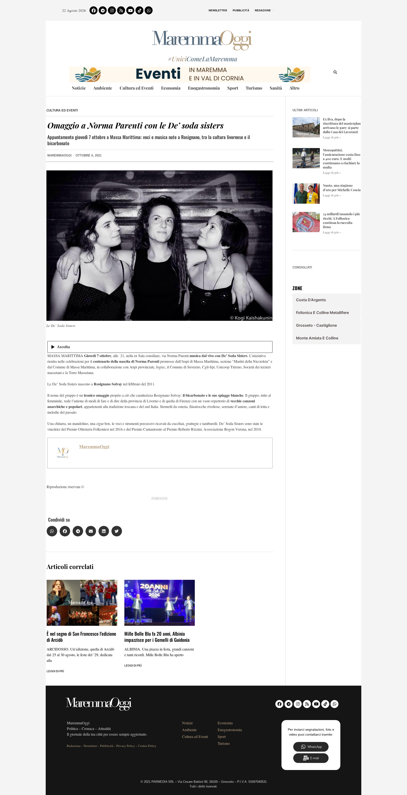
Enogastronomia (204, 88)
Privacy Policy (125, 746)
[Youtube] (130, 10)
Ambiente (102, 88)
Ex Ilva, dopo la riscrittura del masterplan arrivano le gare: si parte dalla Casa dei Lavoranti (342, 125)
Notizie (79, 88)
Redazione (263, 10)
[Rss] (121, 10)
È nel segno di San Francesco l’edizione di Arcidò (81, 636)
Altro (294, 88)
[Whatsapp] (149, 10)
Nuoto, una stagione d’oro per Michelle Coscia (342, 187)
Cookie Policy (147, 746)
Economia (170, 88)
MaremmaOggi (94, 446)
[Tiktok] (139, 10)
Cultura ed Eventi (137, 88)
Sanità (276, 88)
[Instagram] (112, 10)
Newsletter (218, 10)
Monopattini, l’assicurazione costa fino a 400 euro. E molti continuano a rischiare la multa (341, 158)
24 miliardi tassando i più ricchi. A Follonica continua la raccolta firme (341, 220)
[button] (52, 531)
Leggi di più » (332, 137)
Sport (232, 88)
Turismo (254, 88)
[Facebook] (94, 10)
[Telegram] (103, 10)
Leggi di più (55, 671)
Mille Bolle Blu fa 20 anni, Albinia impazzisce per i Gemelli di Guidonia (157, 636)
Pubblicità (241, 10)
